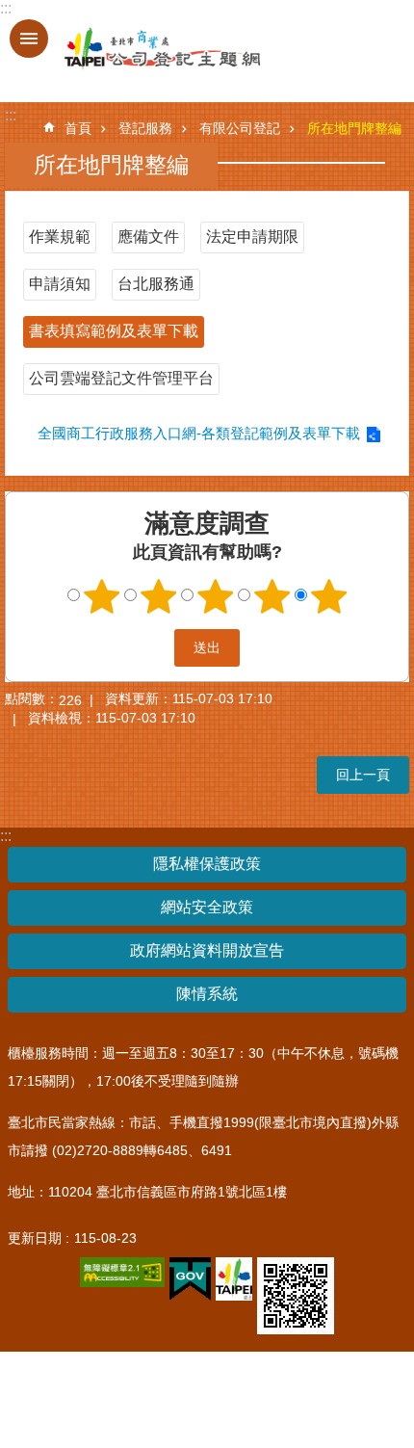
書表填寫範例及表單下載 (113, 331)
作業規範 (60, 236)
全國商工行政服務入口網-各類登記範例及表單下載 (199, 433)
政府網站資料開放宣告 (207, 950)
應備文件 (148, 236)
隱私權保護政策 (207, 864)
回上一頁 (363, 774)
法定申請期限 (252, 236)
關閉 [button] (29, 38)
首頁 (78, 128)
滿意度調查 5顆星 (329, 596)
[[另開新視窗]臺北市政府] (234, 1279)
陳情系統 (207, 994)
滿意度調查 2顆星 (159, 596)
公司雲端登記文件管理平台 (121, 378)
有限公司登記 (239, 128)
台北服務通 (155, 284)
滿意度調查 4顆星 (272, 596)
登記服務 (145, 128)
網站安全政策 (207, 907)
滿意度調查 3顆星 (215, 596)
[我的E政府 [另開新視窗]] (190, 1279)
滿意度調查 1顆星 (102, 596)
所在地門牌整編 (354, 128)
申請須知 (60, 284)
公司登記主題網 (144, 49)
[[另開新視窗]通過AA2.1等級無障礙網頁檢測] (122, 1272)
